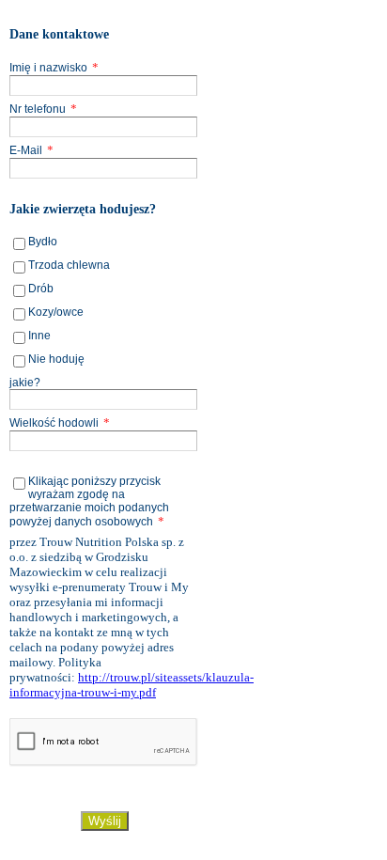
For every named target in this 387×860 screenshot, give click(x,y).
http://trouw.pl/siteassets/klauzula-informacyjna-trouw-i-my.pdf (131, 684)
